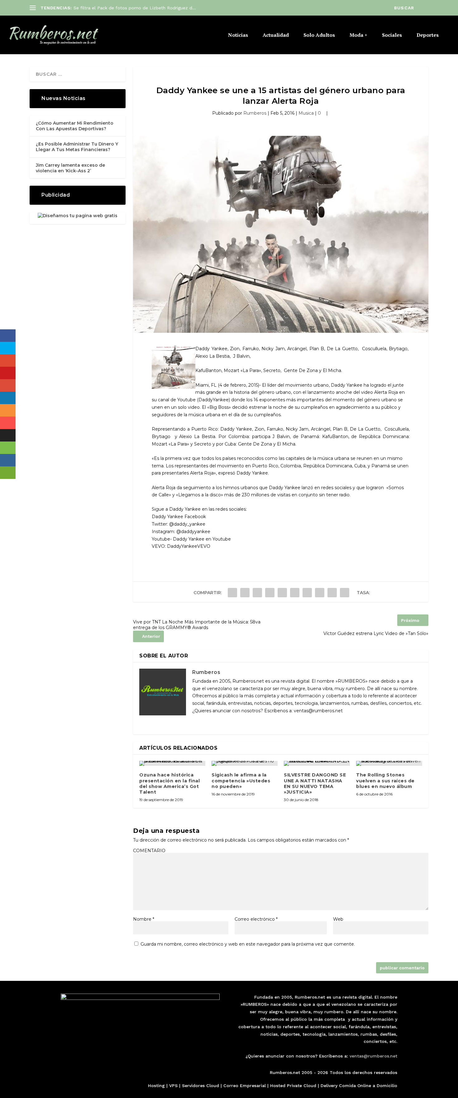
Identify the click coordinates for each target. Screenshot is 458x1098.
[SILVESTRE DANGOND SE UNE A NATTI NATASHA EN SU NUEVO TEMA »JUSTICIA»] (317, 763)
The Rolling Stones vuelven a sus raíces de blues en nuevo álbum (385, 780)
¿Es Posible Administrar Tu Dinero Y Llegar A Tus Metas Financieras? (77, 146)
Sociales (392, 35)
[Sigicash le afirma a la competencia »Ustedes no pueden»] (245, 763)
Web (338, 919)
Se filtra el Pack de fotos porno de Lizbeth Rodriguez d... (135, 7)
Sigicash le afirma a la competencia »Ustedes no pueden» (241, 780)
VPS (173, 1085)
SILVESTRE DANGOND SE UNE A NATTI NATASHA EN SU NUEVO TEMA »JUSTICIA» (315, 783)
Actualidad (276, 35)
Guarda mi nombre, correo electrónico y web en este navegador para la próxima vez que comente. (248, 944)
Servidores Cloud (200, 1085)
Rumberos (254, 113)
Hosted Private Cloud (293, 1085)
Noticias (238, 35)
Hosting (156, 1085)
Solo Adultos (319, 35)
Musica (306, 113)
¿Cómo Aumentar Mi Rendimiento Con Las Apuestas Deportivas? (74, 125)
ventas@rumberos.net (373, 1055)
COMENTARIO (149, 850)
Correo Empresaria (244, 1085)
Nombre (143, 919)
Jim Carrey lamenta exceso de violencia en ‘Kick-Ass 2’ (70, 168)
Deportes (428, 35)
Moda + (358, 35)
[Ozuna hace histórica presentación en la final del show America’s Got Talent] (172, 763)
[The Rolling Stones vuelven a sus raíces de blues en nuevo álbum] (389, 763)
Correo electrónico (256, 919)
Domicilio (387, 1085)
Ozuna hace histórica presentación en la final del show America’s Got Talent (169, 783)
